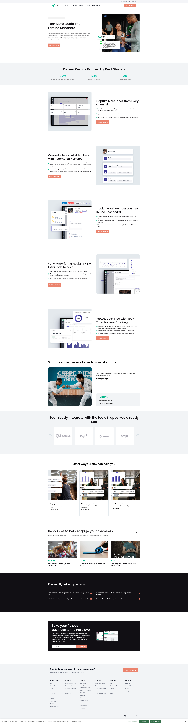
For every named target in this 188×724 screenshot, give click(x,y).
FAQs (111, 693)
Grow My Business (69, 686)
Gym (51, 683)
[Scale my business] (125, 493)
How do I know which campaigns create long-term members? (116, 599)
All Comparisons (99, 696)
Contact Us (128, 686)
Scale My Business (69, 691)
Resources (95, 5)
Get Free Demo (130, 5)
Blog (111, 683)
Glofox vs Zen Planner (100, 693)
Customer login (126, 1)
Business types (77, 5)
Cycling (52, 698)
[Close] (185, 721)
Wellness (52, 703)
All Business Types (54, 706)
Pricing (88, 5)
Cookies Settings (132, 721)
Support (134, 1)
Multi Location (83, 705)
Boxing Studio (53, 696)
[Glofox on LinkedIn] (128, 715)
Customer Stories (114, 686)
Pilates (51, 691)
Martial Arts (53, 701)
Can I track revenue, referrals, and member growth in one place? (115, 593)
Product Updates (114, 696)
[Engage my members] (62, 493)
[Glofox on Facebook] (132, 715)
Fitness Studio (53, 686)
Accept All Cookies (155, 721)
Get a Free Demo (54, 45)
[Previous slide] (50, 436)
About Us (127, 683)
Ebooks (112, 688)
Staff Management (85, 703)
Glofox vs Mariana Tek (100, 686)
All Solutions (68, 693)
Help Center (113, 691)
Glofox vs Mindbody (100, 683)
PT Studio (52, 693)
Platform (66, 5)
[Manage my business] (94, 493)
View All (135, 533)
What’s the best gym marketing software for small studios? (68, 599)
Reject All (144, 721)
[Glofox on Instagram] (125, 715)
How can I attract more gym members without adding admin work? (68, 593)
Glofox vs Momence (100, 691)
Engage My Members (70, 688)
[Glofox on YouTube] (136, 715)
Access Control (84, 700)
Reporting (82, 695)
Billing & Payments (85, 693)
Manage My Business (70, 683)
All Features (83, 708)
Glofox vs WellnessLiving (101, 688)
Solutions (51, 18)
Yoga (51, 688)
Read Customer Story (106, 403)
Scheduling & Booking (85, 687)
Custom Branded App (85, 690)
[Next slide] (138, 436)
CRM (81, 698)
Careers (127, 688)
